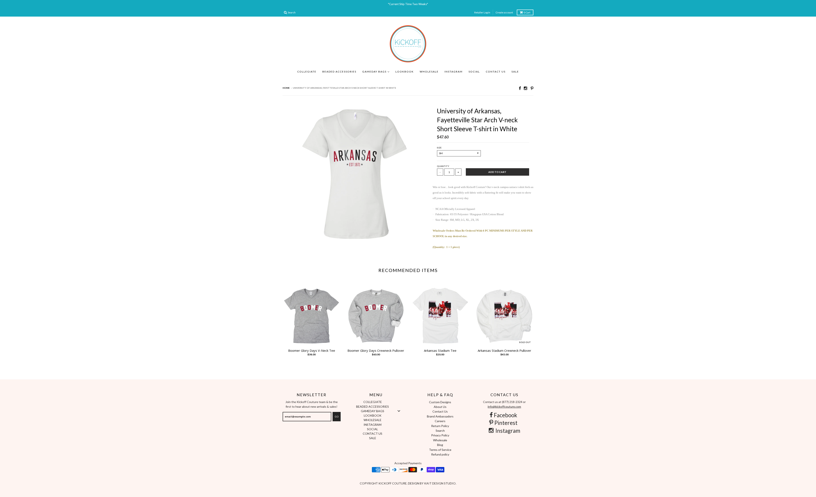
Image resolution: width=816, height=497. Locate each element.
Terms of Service (440, 449)
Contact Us (440, 411)
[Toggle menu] (399, 411)
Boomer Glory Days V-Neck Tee (311, 351)
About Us (440, 407)
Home (286, 88)
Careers (440, 421)
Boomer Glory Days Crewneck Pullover (375, 351)
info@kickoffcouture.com (504, 406)
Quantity (443, 166)
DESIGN (414, 483)
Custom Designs (440, 402)
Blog (440, 445)
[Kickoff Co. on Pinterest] (532, 88)
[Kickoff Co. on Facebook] (520, 88)
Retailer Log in (482, 12)
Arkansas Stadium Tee (440, 351)
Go (337, 416)
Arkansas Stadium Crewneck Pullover (504, 351)
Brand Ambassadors (440, 416)
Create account (504, 12)
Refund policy (440, 454)
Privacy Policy (440, 435)
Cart (527, 12)
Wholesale (440, 440)
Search (440, 430)
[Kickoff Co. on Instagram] (526, 88)
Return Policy (440, 426)
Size (439, 147)
